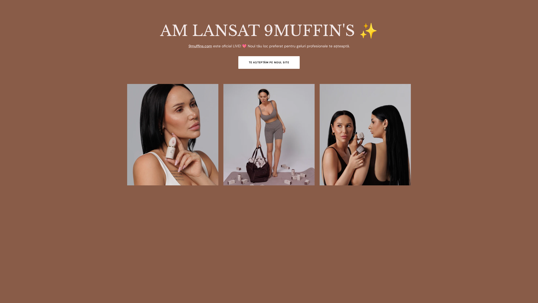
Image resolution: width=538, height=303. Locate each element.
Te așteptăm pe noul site (269, 62)
